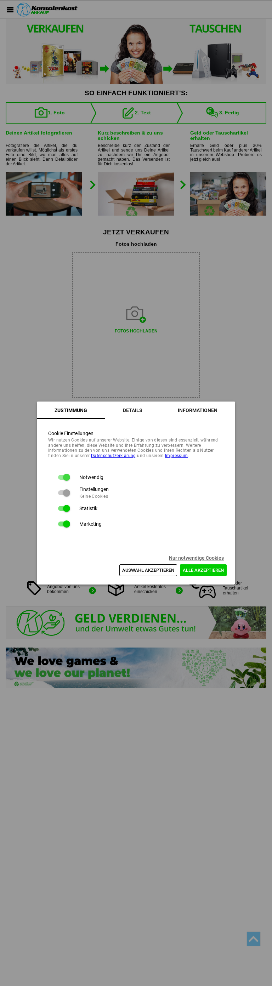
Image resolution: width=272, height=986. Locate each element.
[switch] (64, 477)
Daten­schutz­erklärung (113, 455)
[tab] (71, 410)
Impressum (176, 455)
